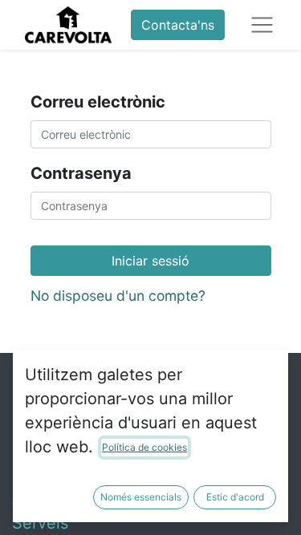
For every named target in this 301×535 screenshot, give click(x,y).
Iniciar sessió (150, 261)
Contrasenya (81, 173)
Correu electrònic (98, 101)
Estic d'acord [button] (235, 497)
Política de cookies (144, 447)
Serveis (40, 523)
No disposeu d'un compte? (118, 295)
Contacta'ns (177, 25)
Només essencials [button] (140, 497)
